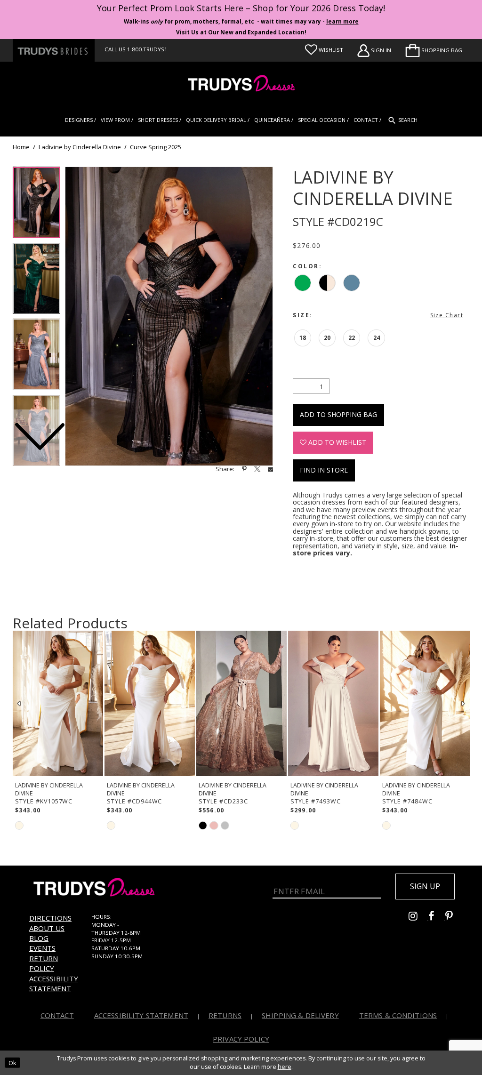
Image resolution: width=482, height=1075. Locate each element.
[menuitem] (433, 50)
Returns (225, 1015)
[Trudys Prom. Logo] (241, 84)
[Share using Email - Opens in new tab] (270, 469)
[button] (433, 50)
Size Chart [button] (446, 315)
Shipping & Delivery (300, 1015)
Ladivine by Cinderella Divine (80, 147)
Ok (12, 1063)
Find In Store (324, 469)
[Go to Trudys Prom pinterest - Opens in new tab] (453, 917)
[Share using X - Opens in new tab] (257, 468)
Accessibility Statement (53, 983)
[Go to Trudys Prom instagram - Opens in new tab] (418, 917)
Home (21, 147)
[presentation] (58, 703)
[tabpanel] (169, 316)
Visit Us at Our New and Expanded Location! (241, 32)
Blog (38, 938)
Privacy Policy (241, 1038)
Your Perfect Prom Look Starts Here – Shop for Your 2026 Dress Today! (241, 8)
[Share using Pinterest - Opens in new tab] (244, 468)
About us (46, 928)
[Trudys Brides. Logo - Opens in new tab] (54, 50)
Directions (50, 918)
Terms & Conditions (398, 1015)
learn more (342, 21)
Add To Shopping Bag (338, 414)
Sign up (425, 886)
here (284, 1067)
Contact (57, 1015)
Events (42, 948)
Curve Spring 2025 (155, 147)
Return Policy (43, 963)
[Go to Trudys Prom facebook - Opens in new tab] (436, 917)
